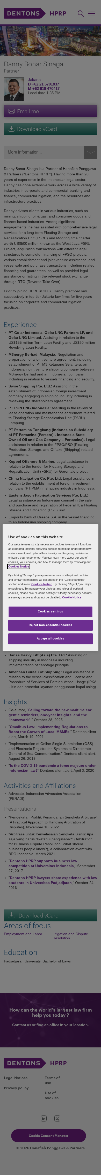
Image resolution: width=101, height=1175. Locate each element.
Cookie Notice (71, 597)
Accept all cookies (50, 638)
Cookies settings (50, 611)
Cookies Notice (18, 566)
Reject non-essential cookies (50, 625)
